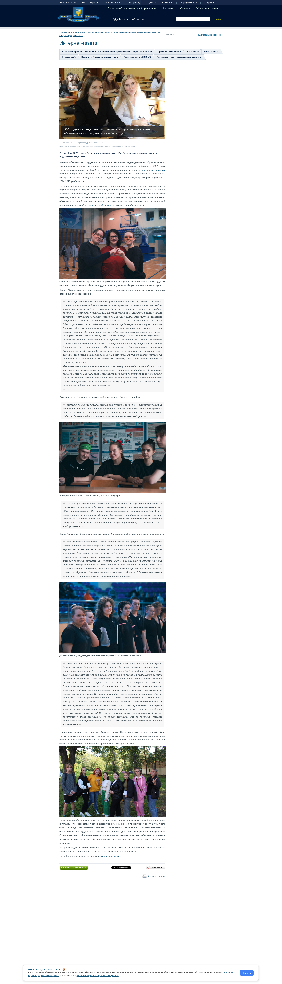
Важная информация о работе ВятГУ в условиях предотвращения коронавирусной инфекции (107, 51)
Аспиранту (209, 3)
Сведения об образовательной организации (132, 8)
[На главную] (78, 14)
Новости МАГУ (69, 57)
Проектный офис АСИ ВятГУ (137, 57)
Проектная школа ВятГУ (169, 51)
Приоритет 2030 (68, 3)
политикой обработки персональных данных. (98, 976)
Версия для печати (156, 876)
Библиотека (167, 3)
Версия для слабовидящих (131, 19)
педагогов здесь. (111, 856)
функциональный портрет (98, 205)
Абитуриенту (134, 3)
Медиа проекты (211, 51)
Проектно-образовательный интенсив (99, 57)
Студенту (151, 3)
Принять (246, 973)
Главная (63, 32)
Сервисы (185, 8)
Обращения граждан (207, 8)
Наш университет (90, 3)
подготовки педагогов (153, 170)
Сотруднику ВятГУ (188, 3)
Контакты (167, 8)
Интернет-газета (113, 3)
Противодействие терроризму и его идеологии (179, 57)
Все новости (193, 51)
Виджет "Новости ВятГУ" (74, 867)
